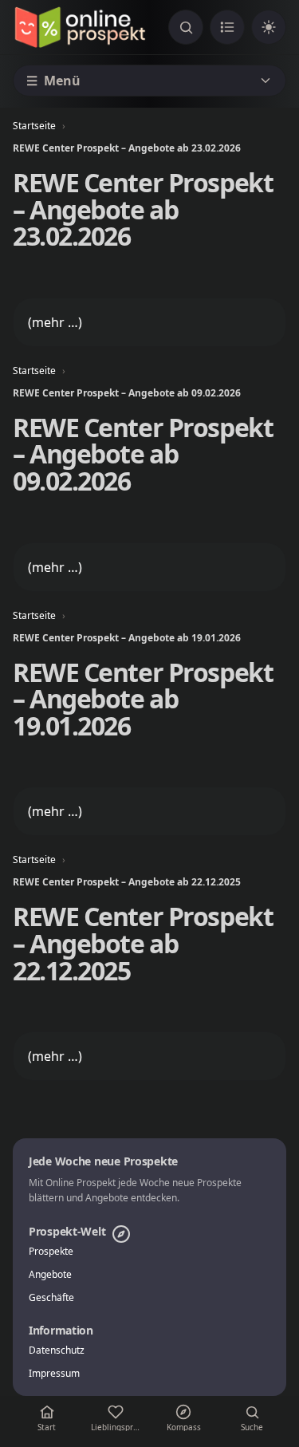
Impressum (54, 1373)
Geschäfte (51, 1297)
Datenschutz (57, 1350)
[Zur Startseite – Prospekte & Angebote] (80, 27)
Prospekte (51, 1251)
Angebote (50, 1274)
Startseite (34, 125)
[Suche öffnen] (185, 27)
